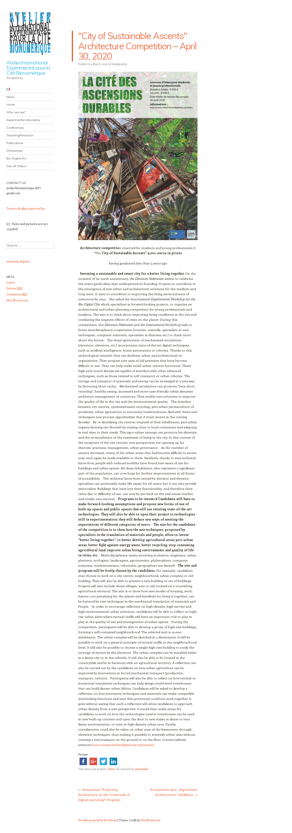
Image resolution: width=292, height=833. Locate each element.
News (10, 97)
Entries (14, 288)
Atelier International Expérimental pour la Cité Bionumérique (28, 67)
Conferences (15, 128)
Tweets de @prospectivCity (25, 208)
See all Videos (16, 166)
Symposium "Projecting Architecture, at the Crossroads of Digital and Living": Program (104, 794)
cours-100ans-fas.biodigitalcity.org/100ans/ (123, 745)
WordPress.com (150, 820)
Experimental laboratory (23, 120)
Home (10, 104)
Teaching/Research (19, 135)
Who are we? (15, 112)
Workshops (14, 151)
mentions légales (18, 261)
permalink (141, 769)
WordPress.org (17, 300)
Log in (10, 282)
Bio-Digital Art (16, 158)
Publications (14, 143)
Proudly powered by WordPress (97, 820)
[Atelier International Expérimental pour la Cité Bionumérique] (30, 32)
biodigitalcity (119, 64)
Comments (16, 294)
